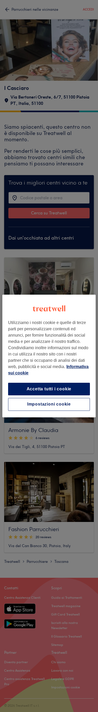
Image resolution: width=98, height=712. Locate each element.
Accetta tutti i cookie (49, 389)
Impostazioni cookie (49, 404)
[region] (48, 356)
